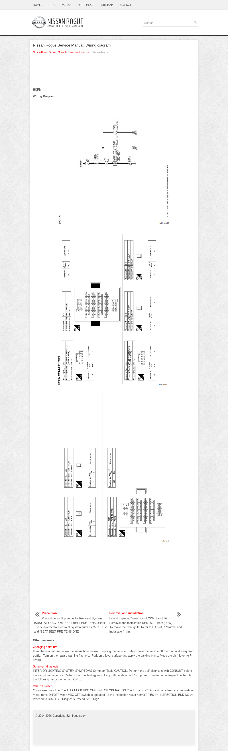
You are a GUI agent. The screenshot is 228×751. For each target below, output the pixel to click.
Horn (88, 52)
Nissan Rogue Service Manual (49, 52)
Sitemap (107, 4)
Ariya (51, 4)
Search (125, 4)
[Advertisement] (114, 72)
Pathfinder (86, 4)
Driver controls (76, 52)
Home (37, 4)
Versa (66, 4)
